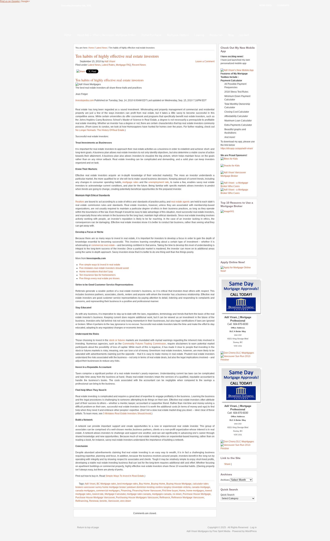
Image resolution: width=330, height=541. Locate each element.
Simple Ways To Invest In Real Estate (125, 476)
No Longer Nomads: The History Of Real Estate (99, 130)
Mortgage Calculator (115, 494)
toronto (103, 501)
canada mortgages (85, 490)
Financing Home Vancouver (146, 490)
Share (227, 464)
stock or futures (117, 340)
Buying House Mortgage (179, 483)
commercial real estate (103, 245)
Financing (126, 490)
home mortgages (195, 490)
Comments (283, 5)
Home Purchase (151, 34)
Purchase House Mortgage (197, 494)
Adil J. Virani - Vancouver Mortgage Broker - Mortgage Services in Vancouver (165, 17)
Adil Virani (109, 61)
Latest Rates (108, 65)
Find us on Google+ (10, 1)
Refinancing (81, 501)
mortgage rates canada (139, 494)
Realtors (79, 201)
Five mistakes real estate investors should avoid (104, 268)
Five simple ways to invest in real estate (99, 264)
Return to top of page (88, 527)
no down (177, 494)
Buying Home (158, 483)
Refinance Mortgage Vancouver (187, 497)
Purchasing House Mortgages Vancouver (137, 497)
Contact (244, 34)
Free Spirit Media (221, 531)
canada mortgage (201, 487)
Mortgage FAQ (123, 65)
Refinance (164, 497)
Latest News (101, 48)
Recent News (139, 65)
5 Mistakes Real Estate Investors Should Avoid (127, 413)
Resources (216, 34)
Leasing (199, 34)
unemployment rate (158, 182)
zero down (125, 501)
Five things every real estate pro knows (99, 278)
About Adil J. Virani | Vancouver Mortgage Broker (106, 34)
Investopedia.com (84, 100)
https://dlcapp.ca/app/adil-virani (237, 148)
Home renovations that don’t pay (96, 271)
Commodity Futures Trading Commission (144, 343)
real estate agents (180, 201)
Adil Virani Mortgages (198, 531)
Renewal (94, 501)
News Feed (265, 5)
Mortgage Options (178, 34)
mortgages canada (161, 494)
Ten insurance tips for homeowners (97, 275)
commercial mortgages (108, 490)
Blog (231, 34)
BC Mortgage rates (106, 483)
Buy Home (144, 483)
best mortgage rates (127, 483)
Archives (225, 480)
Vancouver (113, 501)
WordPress (251, 531)
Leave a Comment (204, 61)
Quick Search (228, 494)
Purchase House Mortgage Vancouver (95, 497)
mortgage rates (130, 182)
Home (67, 34)
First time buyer (170, 490)
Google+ (25, 1)
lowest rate (98, 494)
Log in (253, 527)
